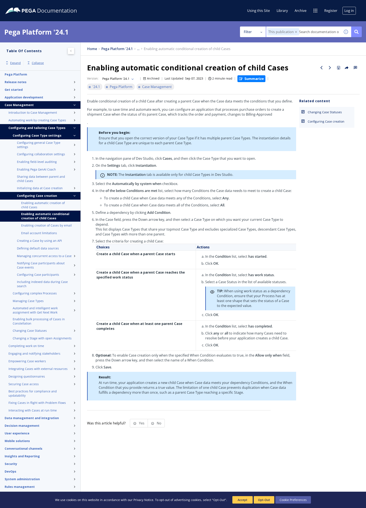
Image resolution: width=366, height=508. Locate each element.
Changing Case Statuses (30, 331)
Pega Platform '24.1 (117, 49)
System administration (22, 479)
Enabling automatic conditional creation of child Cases (45, 216)
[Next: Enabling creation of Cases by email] (330, 67)
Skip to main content (18, 5)
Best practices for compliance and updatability (32, 393)
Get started (14, 90)
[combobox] (303, 32)
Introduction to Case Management (32, 113)
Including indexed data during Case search (42, 284)
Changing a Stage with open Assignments (42, 338)
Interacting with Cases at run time (32, 410)
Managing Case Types (28, 301)
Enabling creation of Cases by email (46, 225)
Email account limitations (39, 233)
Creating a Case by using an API (39, 241)
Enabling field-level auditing (37, 162)
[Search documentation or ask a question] (356, 32)
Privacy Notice (143, 500)
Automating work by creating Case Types (37, 120)
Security (11, 464)
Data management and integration (32, 418)
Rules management (20, 487)
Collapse (38, 63)
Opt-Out (264, 500)
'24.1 (96, 86)
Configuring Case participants (38, 275)
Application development (24, 97)
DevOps (10, 471)
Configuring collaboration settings (41, 154)
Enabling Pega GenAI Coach (36, 169)
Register (330, 10)
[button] (296, 32)
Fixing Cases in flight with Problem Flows (37, 403)
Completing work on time (26, 346)
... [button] (138, 49)
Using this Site (258, 10)
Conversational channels (23, 448)
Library (282, 10)
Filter (248, 31)
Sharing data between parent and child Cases (41, 179)
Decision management (22, 426)
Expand (15, 63)
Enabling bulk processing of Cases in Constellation (39, 321)
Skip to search (51, 5)
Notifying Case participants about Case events (41, 265)
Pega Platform (16, 74)
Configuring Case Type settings (37, 135)
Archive (300, 10)
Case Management (19, 105)
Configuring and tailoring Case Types (36, 128)
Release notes (15, 82)
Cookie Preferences (293, 500)
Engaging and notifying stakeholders (34, 353)
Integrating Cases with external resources (38, 369)
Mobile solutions (17, 441)
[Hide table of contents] (71, 51)
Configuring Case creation (37, 196)
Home (92, 49)
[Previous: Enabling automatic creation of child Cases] (321, 67)
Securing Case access (23, 384)
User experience (17, 433)
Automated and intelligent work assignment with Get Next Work (35, 310)
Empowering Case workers (27, 361)
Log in (349, 10)
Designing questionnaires (26, 376)
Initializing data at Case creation (40, 188)
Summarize (254, 78)
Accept (242, 500)
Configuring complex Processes (35, 293)
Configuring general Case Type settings (38, 145)
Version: (92, 78)
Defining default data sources (38, 248)
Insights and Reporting (22, 456)
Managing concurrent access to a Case (44, 256)
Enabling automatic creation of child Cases (43, 205)
